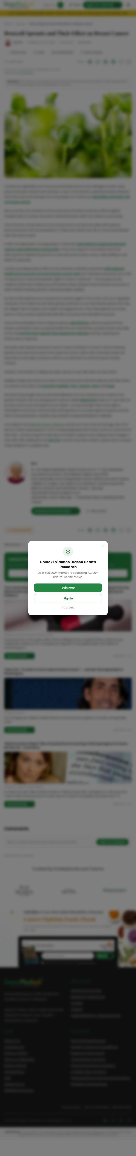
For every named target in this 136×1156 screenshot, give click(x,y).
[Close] (103, 545)
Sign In (68, 598)
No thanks (68, 607)
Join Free (68, 588)
